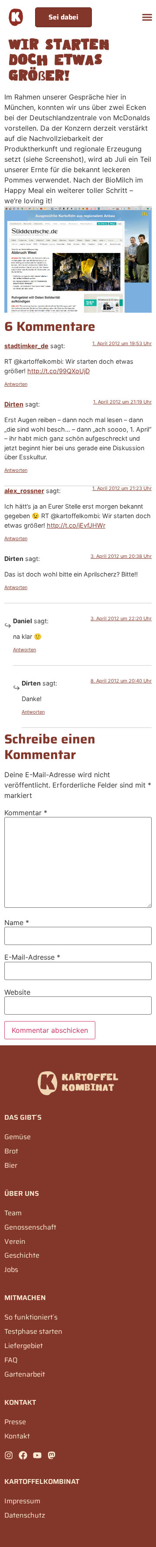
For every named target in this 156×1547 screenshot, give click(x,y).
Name (16, 922)
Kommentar (25, 812)
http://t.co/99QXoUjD (58, 371)
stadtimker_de (26, 345)
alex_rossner (24, 490)
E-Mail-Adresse (32, 957)
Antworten (15, 384)
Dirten (13, 404)
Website (17, 992)
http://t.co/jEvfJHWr (76, 525)
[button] (147, 17)
